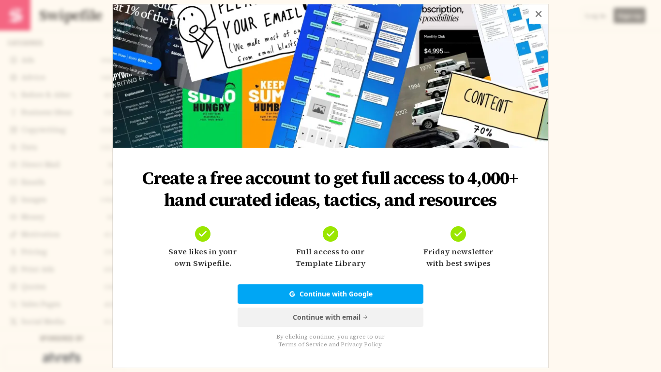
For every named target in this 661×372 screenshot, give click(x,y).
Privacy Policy (361, 344)
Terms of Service (302, 344)
